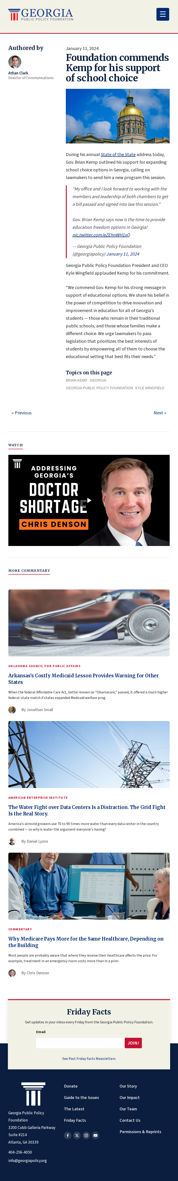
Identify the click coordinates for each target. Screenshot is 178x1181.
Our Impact (130, 1098)
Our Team (128, 1109)
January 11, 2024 (122, 254)
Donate (71, 1086)
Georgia (98, 380)
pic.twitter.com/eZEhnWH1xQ (101, 235)
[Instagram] (86, 1135)
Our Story (128, 1086)
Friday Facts (75, 1120)
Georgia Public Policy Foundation (99, 388)
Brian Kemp (76, 380)
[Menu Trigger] (162, 14)
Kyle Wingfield (149, 388)
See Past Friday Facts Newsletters (89, 1058)
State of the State (118, 154)
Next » (160, 413)
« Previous (22, 413)
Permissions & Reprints (140, 1132)
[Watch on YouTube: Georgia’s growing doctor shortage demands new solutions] (89, 500)
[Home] (40, 14)
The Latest (74, 1109)
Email (41, 1032)
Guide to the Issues (81, 1098)
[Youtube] (95, 1135)
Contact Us (130, 1120)
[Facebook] (67, 1135)
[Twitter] (77, 1135)
